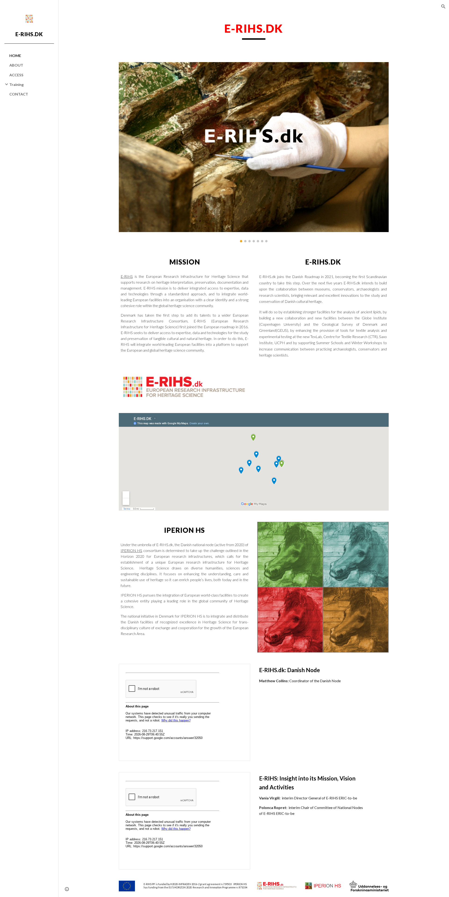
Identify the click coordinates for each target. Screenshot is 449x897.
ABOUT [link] (16, 65)
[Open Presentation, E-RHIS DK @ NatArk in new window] (241, 670)
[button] (443, 6)
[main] (254, 31)
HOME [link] (15, 55)
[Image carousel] (254, 152)
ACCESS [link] (16, 75)
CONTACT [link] (18, 94)
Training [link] (16, 84)
